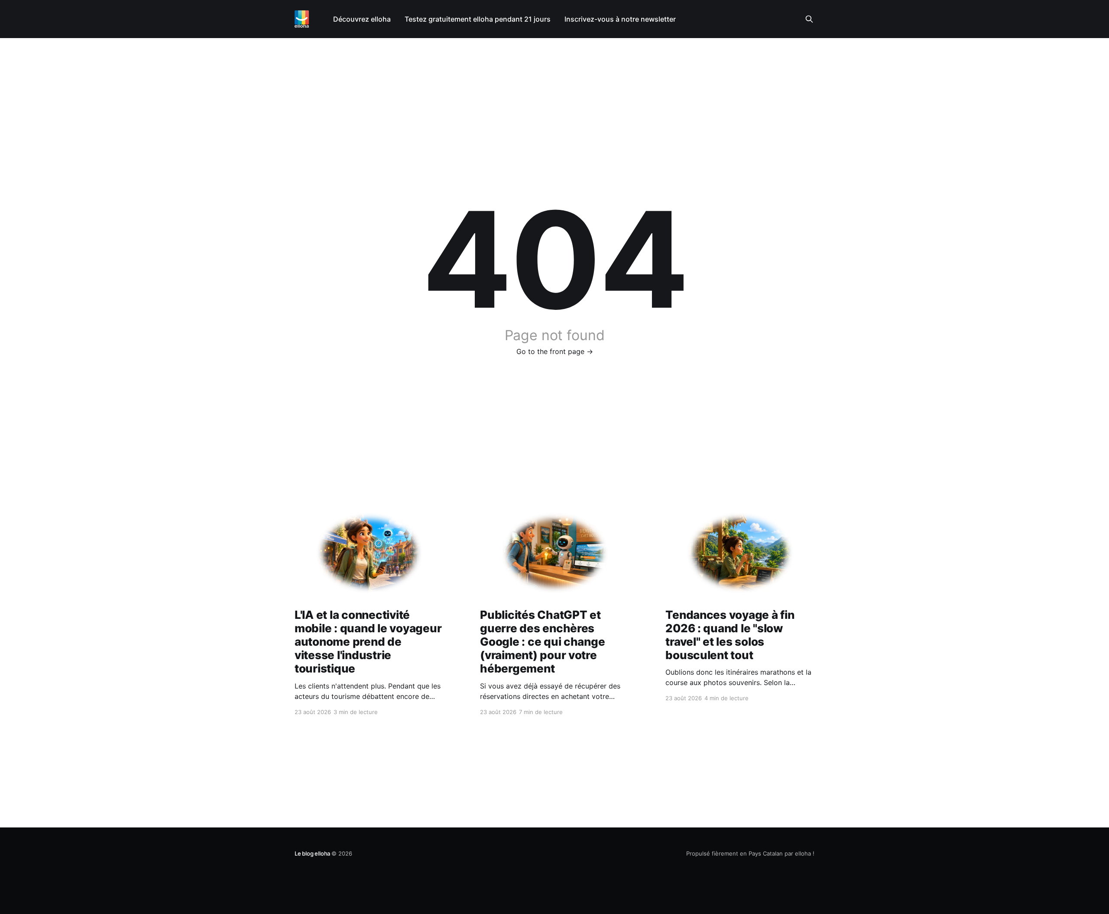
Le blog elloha (313, 853)
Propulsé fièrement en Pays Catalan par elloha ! (750, 853)
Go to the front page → (554, 351)
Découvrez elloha (362, 19)
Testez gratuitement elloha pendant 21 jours (478, 19)
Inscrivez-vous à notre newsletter (620, 19)
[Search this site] (809, 19)
